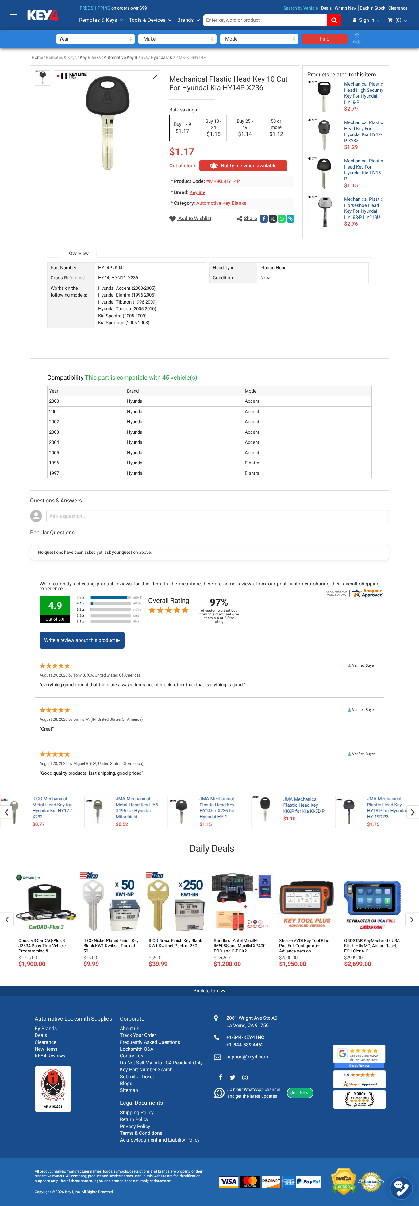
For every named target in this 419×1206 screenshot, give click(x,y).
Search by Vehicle (300, 8)
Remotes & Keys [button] (98, 20)
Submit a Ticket (137, 1077)
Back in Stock (372, 8)
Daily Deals (212, 848)
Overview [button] (79, 253)
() (398, 20)
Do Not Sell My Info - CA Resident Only (161, 1063)
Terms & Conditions (141, 1133)
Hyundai (159, 57)
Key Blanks (90, 57)
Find (324, 39)
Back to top (206, 991)
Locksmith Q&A (136, 1049)
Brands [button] (185, 20)
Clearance (397, 8)
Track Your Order (138, 1035)
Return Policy (134, 1119)
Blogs (126, 1083)
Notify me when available (249, 166)
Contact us (131, 1056)
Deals (326, 8)
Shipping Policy (137, 1112)
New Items (46, 1049)
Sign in (366, 20)
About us (129, 1028)
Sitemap (129, 1090)
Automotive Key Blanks (126, 57)
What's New (346, 8)
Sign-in (340, 50)
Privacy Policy (135, 1126)
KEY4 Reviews (50, 1056)
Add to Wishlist (194, 218)
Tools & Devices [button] (147, 20)
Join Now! (300, 1092)
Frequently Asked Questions (150, 1042)
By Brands (46, 1028)
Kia (173, 57)
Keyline (197, 192)
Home (37, 57)
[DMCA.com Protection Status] (339, 1181)
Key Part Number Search (146, 1069)
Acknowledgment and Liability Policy (160, 1140)
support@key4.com (247, 1057)
